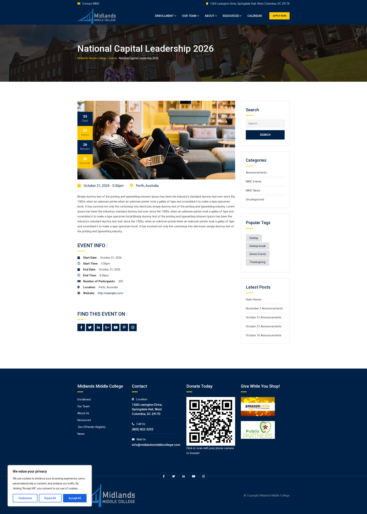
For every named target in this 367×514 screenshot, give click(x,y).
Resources (231, 16)
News (80, 434)
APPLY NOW (279, 16)
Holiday (253, 238)
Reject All (50, 498)
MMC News (253, 190)
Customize (25, 498)
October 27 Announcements (263, 326)
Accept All (75, 498)
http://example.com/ (110, 293)
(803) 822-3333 (142, 429)
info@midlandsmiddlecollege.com (156, 445)
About (209, 16)
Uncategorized (255, 199)
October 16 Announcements (263, 335)
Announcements (256, 172)
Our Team (189, 16)
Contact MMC (91, 3)
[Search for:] (265, 123)
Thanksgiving (257, 262)
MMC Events (253, 181)
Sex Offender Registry (92, 427)
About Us (83, 413)
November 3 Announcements (264, 308)
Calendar (254, 16)
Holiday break (257, 246)
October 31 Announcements (263, 317)
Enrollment (164, 16)
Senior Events (257, 254)
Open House (253, 299)
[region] (50, 485)
